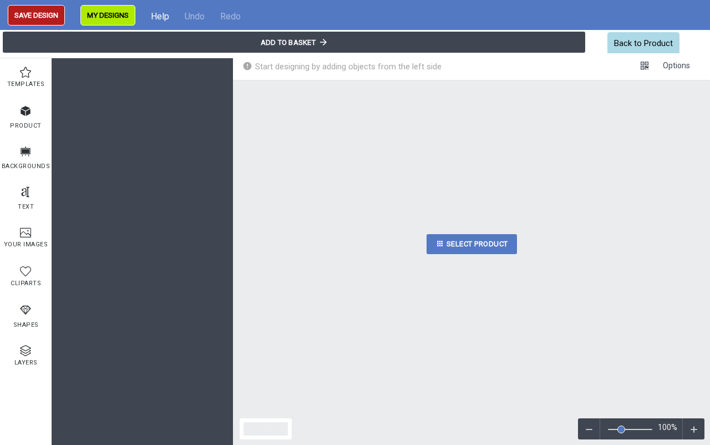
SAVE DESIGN (36, 15)
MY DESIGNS (108, 15)
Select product (476, 244)
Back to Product (643, 43)
